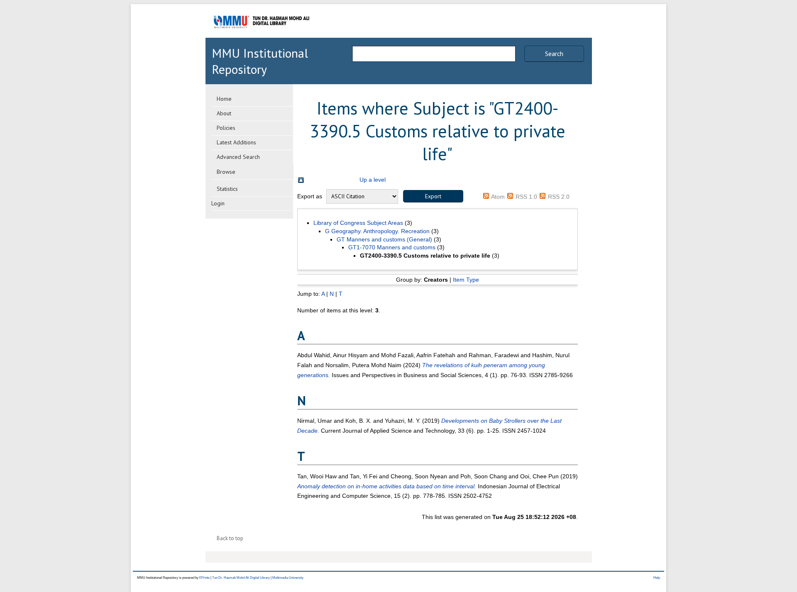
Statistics (227, 188)
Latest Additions (236, 142)
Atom (498, 196)
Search (554, 53)
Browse (226, 171)
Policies (226, 128)
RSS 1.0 (526, 196)
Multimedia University (287, 578)
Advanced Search (238, 157)
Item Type (466, 279)
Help (656, 578)
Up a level (372, 179)
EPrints (204, 578)
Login (218, 203)
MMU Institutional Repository (260, 61)
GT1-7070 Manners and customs (391, 247)
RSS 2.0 (559, 196)
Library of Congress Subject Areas (358, 222)
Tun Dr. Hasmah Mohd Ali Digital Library (241, 578)
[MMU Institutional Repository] (261, 36)
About (224, 113)
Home (224, 98)
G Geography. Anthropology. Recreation (377, 231)
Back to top (230, 538)
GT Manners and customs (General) (384, 239)
